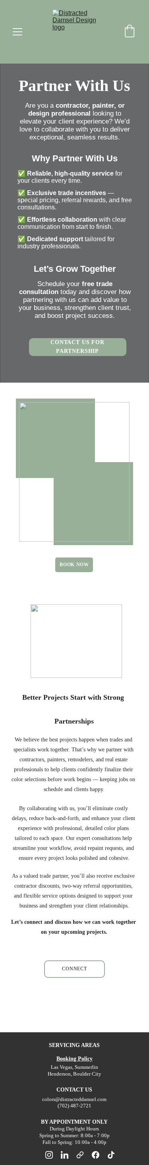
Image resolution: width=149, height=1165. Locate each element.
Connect (74, 968)
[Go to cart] (129, 31)
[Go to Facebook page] (99, 1155)
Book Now (74, 564)
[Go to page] (84, 1155)
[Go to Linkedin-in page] (68, 1155)
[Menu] (17, 31)
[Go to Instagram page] (53, 1155)
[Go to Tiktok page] (111, 1155)
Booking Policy (74, 1059)
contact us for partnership (77, 346)
